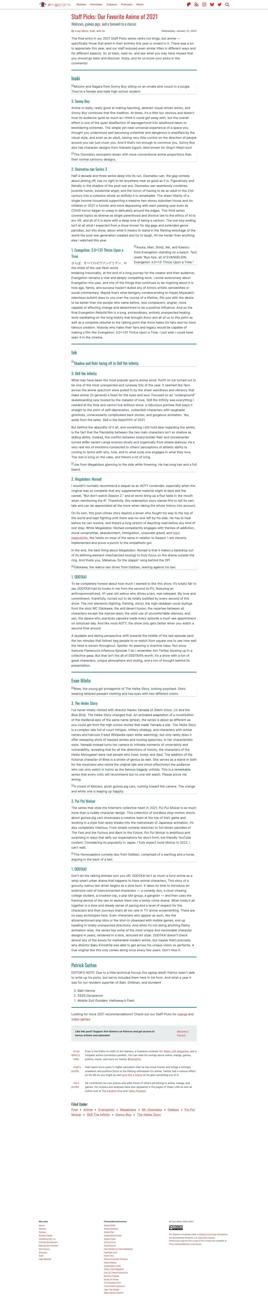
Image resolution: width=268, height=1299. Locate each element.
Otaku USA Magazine (176, 1051)
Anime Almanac (111, 1229)
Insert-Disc (109, 1256)
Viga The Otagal (111, 1289)
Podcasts (126, 4)
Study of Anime (111, 1279)
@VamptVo (134, 1059)
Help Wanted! (45, 1259)
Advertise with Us (47, 1239)
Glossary (43, 1252)
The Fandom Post (112, 1090)
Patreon (42, 1229)
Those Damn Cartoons (114, 1286)
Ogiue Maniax (110, 1262)
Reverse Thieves (111, 1276)
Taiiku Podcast (137, 1090)
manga (182, 1014)
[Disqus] (134, 1167)
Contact (42, 1232)
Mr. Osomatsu (152, 1110)
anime (88, 1110)
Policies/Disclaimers (48, 1242)
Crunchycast (110, 1245)
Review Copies (45, 1235)
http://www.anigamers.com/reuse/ (185, 1244)
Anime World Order (113, 1235)
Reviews (81, 4)
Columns (111, 4)
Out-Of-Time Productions (116, 1272)
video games (80, 1019)
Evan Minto (81, 30)
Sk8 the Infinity (98, 1115)
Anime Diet (109, 1232)
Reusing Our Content (48, 1245)
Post (74, 1110)
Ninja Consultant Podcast (116, 1259)
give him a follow (132, 1075)
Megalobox (128, 1110)
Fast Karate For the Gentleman (118, 1249)
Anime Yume (109, 1239)
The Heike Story (149, 1115)
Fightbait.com (110, 1252)
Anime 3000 (109, 1225)
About (139, 4)
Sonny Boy (123, 1115)
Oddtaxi (173, 1110)
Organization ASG (112, 1266)
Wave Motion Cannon (114, 1293)
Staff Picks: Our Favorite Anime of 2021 (114, 16)
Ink (103, 30)
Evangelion (106, 1110)
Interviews (96, 4)
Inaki (92, 30)
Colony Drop (110, 1242)
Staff (41, 1256)
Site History (44, 1249)
